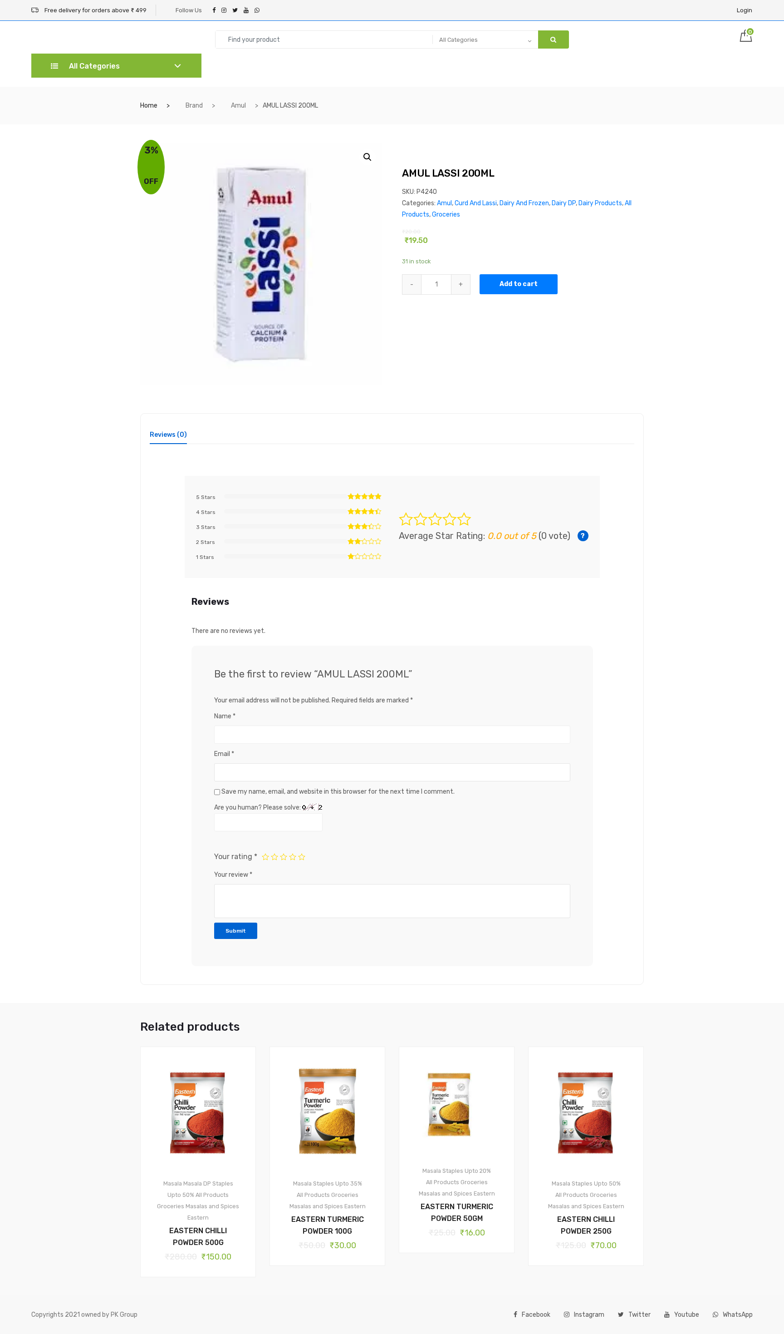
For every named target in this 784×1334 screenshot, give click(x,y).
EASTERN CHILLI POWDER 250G (586, 1225)
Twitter (639, 1315)
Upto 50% (180, 1194)
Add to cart (519, 284)
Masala (172, 1183)
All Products (212, 1194)
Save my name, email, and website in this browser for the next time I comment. (338, 791)
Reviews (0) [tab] (168, 435)
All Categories (93, 66)
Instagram (589, 1315)
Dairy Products (600, 203)
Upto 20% (478, 1170)
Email (224, 754)
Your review (233, 875)
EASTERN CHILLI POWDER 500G (198, 1236)
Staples (222, 1183)
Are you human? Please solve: (258, 807)
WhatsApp (738, 1315)
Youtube (686, 1315)
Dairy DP (564, 203)
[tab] (168, 438)
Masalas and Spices (212, 1206)
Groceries (446, 214)
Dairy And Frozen (524, 203)
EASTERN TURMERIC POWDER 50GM (457, 1212)
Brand (194, 105)
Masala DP (197, 1183)
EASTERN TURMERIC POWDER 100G (327, 1225)
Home (148, 105)
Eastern (198, 1217)
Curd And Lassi (476, 203)
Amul (238, 105)
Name (224, 716)
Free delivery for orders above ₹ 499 (95, 10)
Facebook (536, 1315)
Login (744, 10)
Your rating (235, 856)
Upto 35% (348, 1183)
